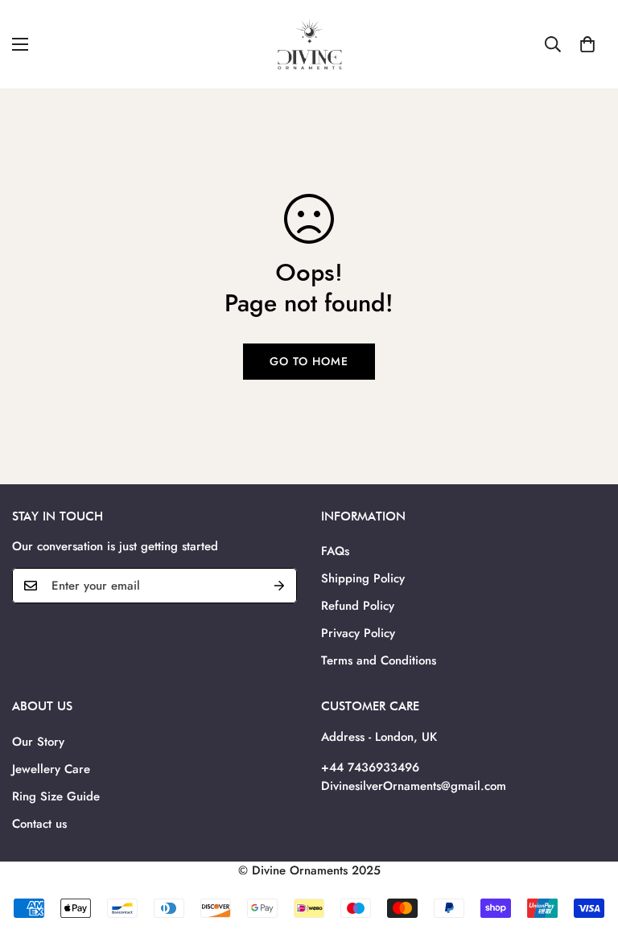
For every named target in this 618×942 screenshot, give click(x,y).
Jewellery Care (51, 769)
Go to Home (309, 361)
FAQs (335, 551)
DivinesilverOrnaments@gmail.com (413, 786)
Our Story (38, 742)
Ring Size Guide (56, 796)
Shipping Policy (363, 578)
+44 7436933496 (370, 767)
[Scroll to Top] (586, 854)
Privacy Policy (358, 633)
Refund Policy (357, 606)
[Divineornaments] (309, 44)
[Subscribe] (279, 585)
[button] (587, 44)
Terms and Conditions (378, 660)
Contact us (39, 824)
